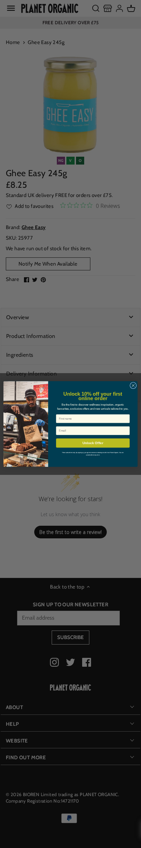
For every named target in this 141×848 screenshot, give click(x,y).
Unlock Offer (92, 443)
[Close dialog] (133, 385)
